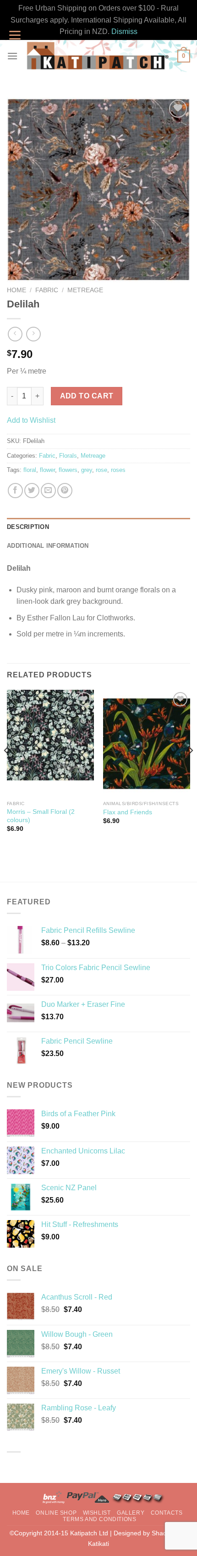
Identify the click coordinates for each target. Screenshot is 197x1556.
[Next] (190, 769)
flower (47, 469)
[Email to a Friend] (48, 490)
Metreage (85, 290)
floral (29, 469)
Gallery (130, 1513)
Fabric (46, 290)
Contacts (167, 1513)
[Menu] (12, 56)
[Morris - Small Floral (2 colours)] (50, 743)
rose (101, 469)
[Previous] (6, 769)
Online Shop (56, 1513)
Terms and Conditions (99, 1519)
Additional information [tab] (48, 545)
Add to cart (87, 396)
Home (16, 290)
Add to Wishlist (31, 420)
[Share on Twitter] (31, 490)
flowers (68, 469)
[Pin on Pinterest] (64, 490)
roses (118, 469)
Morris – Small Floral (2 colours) (41, 815)
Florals (68, 455)
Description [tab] (28, 526)
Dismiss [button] (124, 31)
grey (86, 469)
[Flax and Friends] (146, 743)
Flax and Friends (127, 812)
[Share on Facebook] (15, 490)
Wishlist (97, 1513)
